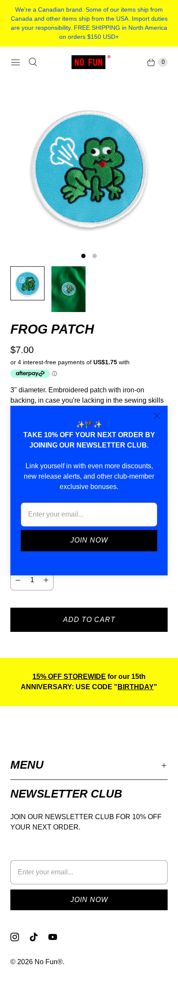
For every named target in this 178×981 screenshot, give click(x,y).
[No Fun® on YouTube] (57, 936)
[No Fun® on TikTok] (38, 936)
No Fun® (49, 961)
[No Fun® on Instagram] (19, 936)
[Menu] (15, 62)
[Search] (32, 62)
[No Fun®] (89, 62)
